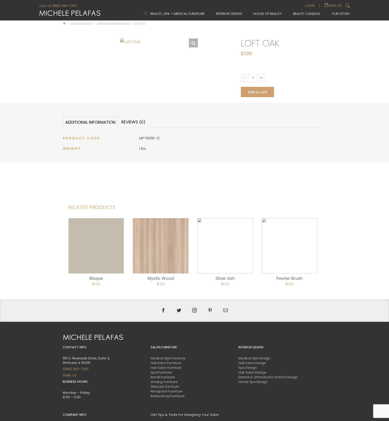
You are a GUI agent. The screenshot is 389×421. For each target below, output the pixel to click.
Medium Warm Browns (113, 24)
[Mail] (225, 310)
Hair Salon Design (252, 372)
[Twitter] (179, 310)
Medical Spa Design (254, 358)
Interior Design (229, 13)
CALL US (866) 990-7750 (58, 6)
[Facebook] (163, 310)
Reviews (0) (133, 122)
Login (310, 5)
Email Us (70, 375)
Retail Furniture (163, 377)
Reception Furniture (167, 391)
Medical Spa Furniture (168, 358)
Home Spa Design (253, 382)
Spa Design (247, 367)
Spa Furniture (161, 372)
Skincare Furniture (165, 386)
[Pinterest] (210, 310)
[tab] (90, 122)
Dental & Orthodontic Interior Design (268, 377)
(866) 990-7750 (75, 369)
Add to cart (257, 92)
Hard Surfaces (81, 24)
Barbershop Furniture (168, 396)
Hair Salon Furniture (166, 367)
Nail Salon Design (252, 363)
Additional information (90, 122)
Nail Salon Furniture (166, 363)
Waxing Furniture (164, 382)
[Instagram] (194, 310)
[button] (193, 42)
